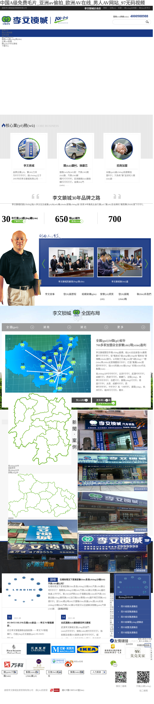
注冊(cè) (113, 8)
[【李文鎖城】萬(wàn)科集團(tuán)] (14, 664)
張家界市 (11, 468)
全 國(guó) (12, 327)
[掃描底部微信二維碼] (124, 669)
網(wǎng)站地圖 (130, 8)
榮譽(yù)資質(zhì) (107, 295)
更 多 (120, 327)
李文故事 (50, 294)
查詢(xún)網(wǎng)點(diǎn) (76, 221)
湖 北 (83, 327)
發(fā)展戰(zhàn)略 (123, 295)
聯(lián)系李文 (144, 8)
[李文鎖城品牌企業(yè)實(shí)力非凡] (76, 76)
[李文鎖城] (26, 23)
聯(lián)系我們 (144, 294)
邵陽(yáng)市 (13, 473)
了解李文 (18, 221)
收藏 (120, 8)
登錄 (105, 8)
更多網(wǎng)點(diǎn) (103, 401)
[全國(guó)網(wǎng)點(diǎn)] (48, 364)
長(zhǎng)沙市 (13, 466)
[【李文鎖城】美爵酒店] (38, 664)
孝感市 (11, 518)
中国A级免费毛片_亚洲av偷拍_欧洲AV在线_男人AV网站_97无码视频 (72, 3)
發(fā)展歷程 (69, 294)
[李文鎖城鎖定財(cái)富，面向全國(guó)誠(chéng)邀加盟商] (76, 153)
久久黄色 (151, 651)
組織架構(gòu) (89, 294)
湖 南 (46, 327)
